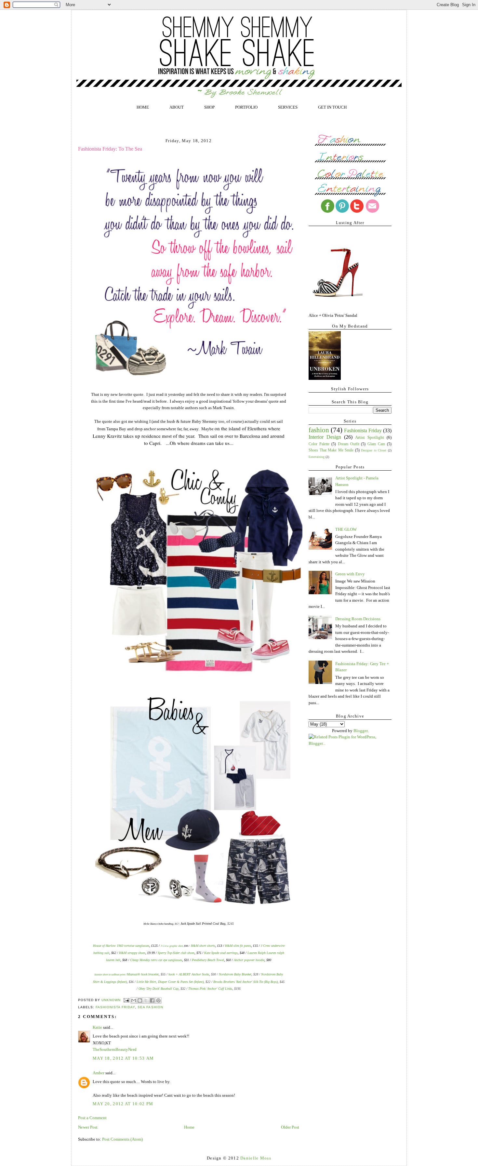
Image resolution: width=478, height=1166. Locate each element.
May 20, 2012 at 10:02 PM (123, 1103)
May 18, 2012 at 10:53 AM (123, 1058)
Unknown (111, 1000)
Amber (98, 1072)
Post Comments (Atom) (122, 1139)
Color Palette (319, 444)
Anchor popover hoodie (249, 960)
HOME (143, 107)
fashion (319, 430)
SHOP (209, 107)
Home (189, 1127)
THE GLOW (346, 529)
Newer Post (88, 1127)
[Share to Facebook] (152, 1000)
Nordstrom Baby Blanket (235, 974)
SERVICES (288, 107)
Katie (97, 1027)
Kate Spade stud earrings (221, 953)
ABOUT (176, 107)
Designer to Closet (373, 450)
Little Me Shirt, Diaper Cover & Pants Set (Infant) (170, 982)
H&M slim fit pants (238, 945)
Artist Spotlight (369, 437)
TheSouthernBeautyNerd (115, 1049)
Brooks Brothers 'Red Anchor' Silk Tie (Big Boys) (245, 982)
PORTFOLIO (246, 107)
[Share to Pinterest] (158, 1000)
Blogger (360, 730)
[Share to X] (146, 1000)
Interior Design (325, 437)
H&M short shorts (203, 945)
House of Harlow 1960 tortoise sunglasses (121, 945)
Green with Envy (350, 573)
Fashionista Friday (115, 1007)
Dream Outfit (348, 444)
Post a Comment (92, 1117)
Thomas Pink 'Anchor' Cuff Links (210, 988)
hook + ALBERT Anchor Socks (188, 974)
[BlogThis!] (140, 1000)
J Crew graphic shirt (172, 946)
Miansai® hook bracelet (143, 974)
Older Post (290, 1127)
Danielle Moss (255, 1158)
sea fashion (150, 1007)
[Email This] (133, 1000)
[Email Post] (126, 1000)
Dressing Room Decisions (357, 618)
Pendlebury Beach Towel (208, 960)
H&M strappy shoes (132, 953)
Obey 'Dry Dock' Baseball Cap (159, 988)
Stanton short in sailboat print (109, 974)
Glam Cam (376, 444)
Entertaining (317, 457)
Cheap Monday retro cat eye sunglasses (156, 960)
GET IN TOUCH (332, 107)
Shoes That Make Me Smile (331, 450)
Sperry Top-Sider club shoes (176, 953)
